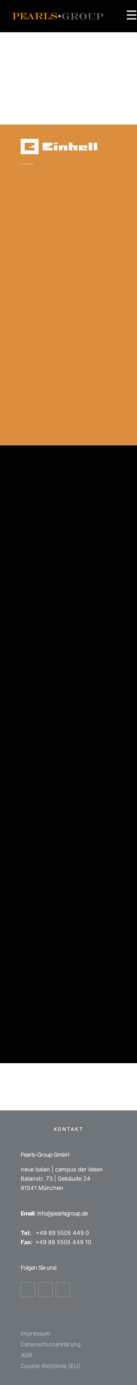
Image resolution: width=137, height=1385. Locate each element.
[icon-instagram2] (47, 1290)
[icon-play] (64, 1290)
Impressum (35, 1333)
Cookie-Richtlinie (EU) (50, 1366)
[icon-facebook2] (29, 1290)
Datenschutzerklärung (51, 1344)
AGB (26, 1355)
